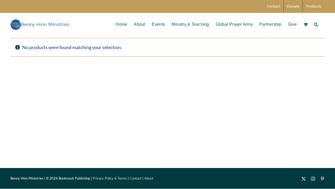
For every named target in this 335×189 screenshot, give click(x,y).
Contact (136, 178)
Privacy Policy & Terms (110, 178)
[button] (316, 24)
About (148, 178)
